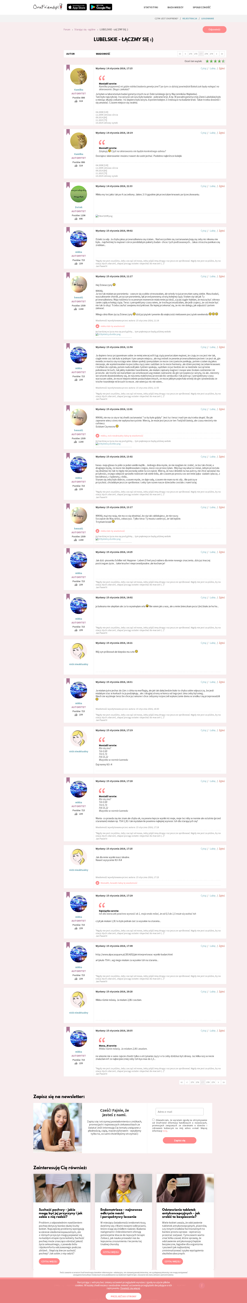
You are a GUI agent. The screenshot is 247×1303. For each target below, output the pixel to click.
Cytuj (203, 68)
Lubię (212, 68)
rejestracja (189, 18)
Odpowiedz (214, 29)
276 (195, 53)
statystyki (151, 7)
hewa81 (78, 297)
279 (211, 53)
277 (200, 53)
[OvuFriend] (47, 9)
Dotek (78, 207)
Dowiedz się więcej (130, 1288)
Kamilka (78, 89)
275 (190, 53)
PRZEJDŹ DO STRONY (123, 1296)
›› (222, 53)
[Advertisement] (45, 71)
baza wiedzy (175, 7)
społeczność (202, 7)
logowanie (207, 18)
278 (206, 53)
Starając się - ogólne (84, 29)
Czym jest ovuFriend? (166, 18)
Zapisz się (179, 1140)
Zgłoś (222, 68)
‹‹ (180, 53)
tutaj (165, 1130)
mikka (78, 252)
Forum (67, 29)
